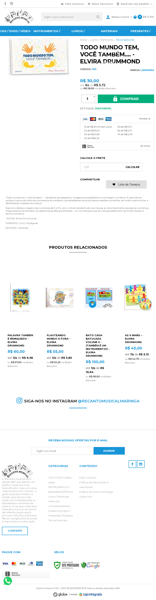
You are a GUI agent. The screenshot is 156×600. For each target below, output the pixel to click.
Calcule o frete (92, 157)
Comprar (129, 99)
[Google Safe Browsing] (90, 565)
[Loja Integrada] (90, 594)
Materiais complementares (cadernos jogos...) (59, 506)
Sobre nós (85, 496)
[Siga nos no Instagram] (11, 4)
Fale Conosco (74, 3)
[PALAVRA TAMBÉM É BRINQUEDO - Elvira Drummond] (20, 319)
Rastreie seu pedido (135, 3)
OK (132, 167)
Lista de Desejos (128, 184)
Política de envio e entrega (96, 491)
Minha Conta (120, 16)
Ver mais (20, 369)
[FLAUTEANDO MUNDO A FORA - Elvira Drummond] (60, 319)
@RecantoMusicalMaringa (108, 401)
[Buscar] (98, 17)
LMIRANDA (147, 70)
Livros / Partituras (58, 496)
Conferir (15, 530)
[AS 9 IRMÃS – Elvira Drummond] (138, 319)
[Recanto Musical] (19, 17)
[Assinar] (109, 451)
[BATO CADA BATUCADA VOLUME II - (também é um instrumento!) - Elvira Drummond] (99, 324)
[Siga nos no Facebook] (5, 4)
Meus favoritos (102, 3)
